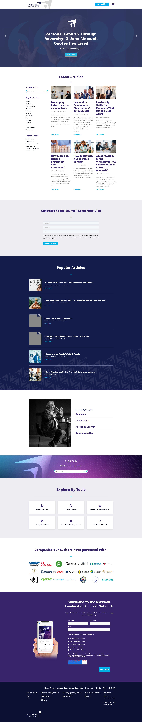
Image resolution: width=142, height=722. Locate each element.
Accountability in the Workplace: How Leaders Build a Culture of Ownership (106, 163)
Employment (89, 688)
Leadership (81, 420)
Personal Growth (32, 693)
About (47, 688)
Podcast (29, 695)
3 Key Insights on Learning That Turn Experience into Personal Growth (75, 300)
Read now (71, 54)
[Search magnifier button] (46, 92)
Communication (84, 433)
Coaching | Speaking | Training (72, 693)
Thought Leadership (56, 688)
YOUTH (86, 695)
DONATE (87, 698)
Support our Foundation (92, 693)
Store (104, 688)
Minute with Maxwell (109, 698)
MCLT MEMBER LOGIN (68, 695)
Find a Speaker (69, 688)
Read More (47, 288)
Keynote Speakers (45, 696)
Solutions (43, 695)
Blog (28, 696)
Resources (107, 693)
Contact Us (101, 4)
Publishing (98, 688)
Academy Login (108, 704)
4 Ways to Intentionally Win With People (62, 354)
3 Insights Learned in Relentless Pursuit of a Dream (66, 336)
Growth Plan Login (109, 702)
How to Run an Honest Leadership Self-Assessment (60, 161)
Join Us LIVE (111, 688)
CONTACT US (88, 696)
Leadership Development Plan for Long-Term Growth (82, 106)
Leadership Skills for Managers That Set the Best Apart (105, 108)
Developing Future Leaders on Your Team (60, 105)
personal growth (85, 426)
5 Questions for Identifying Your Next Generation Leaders (69, 372)
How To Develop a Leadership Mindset (83, 158)
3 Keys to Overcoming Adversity (58, 318)
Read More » (55, 134)
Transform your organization (50, 693)
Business (80, 414)
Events (28, 698)
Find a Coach (79, 688)
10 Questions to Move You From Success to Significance (68, 282)
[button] (5, 36)
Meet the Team (66, 696)
